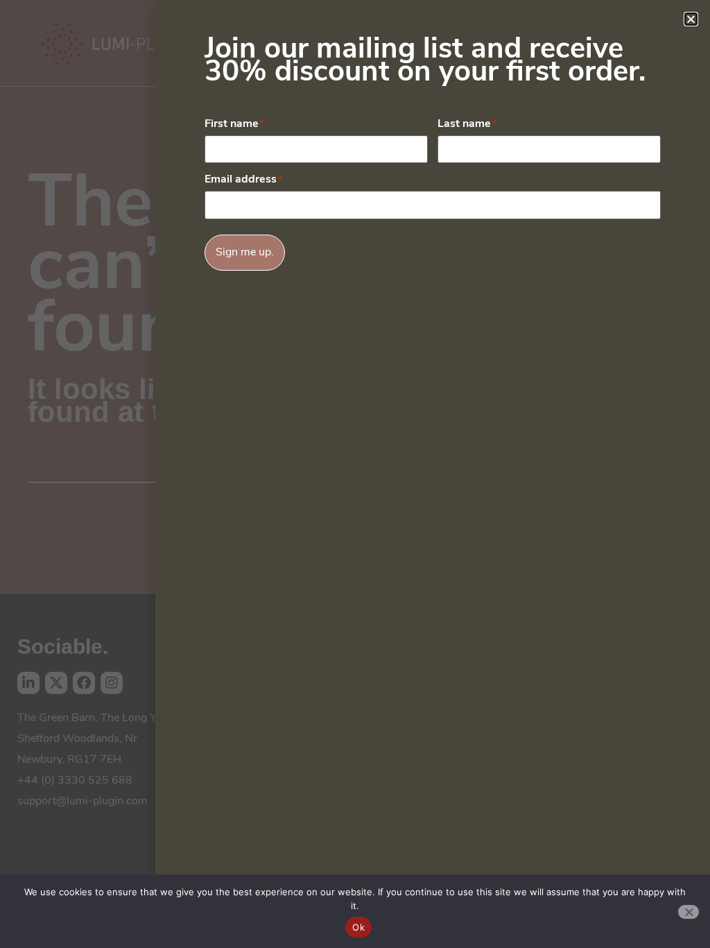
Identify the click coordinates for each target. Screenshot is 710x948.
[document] (355, 474)
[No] (688, 912)
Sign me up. (245, 252)
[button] (691, 19)
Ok (358, 927)
